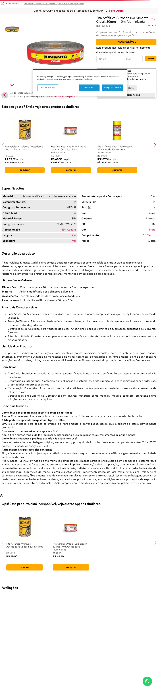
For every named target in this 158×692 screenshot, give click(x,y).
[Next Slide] (155, 145)
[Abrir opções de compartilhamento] (5, 95)
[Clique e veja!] (152, 26)
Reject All (89, 87)
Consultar (129, 88)
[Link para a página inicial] (2, 3)
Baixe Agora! (117, 11)
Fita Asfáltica (13, 4)
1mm (73, 241)
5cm (74, 235)
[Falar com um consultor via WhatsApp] (147, 681)
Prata (152, 230)
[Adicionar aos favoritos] (152, 20)
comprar (25, 170)
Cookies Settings (48, 87)
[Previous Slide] (3, 145)
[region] (80, 82)
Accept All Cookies (112, 87)
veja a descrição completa (61, 97)
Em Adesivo (69, 230)
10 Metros (149, 235)
